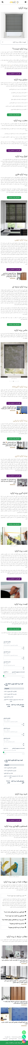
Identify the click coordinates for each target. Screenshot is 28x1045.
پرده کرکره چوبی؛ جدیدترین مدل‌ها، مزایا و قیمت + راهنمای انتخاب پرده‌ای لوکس (8, 274)
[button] (2, 42)
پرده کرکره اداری (21, 456)
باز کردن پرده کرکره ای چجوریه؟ (17, 923)
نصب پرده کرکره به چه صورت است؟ (15, 896)
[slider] (3, 675)
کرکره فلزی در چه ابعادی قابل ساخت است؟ (14, 912)
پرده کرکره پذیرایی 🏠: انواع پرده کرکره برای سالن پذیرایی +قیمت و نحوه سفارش (9, 443)
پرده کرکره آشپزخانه (19, 386)
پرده (10, 65)
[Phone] (24, 1037)
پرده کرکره (19, 273)
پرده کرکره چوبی (21, 239)
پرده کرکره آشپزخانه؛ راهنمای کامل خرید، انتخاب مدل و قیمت (8, 407)
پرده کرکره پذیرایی (20, 420)
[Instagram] (24, 1041)
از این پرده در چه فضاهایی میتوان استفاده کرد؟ (13, 920)
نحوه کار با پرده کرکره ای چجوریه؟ (16, 927)
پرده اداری (19, 480)
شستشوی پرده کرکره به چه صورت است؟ (14, 916)
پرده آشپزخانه (20, 407)
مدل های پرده (7, 1037)
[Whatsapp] (24, 1032)
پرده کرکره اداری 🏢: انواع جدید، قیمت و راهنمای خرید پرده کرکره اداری (8, 481)
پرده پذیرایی (20, 443)
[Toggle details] (4, 684)
